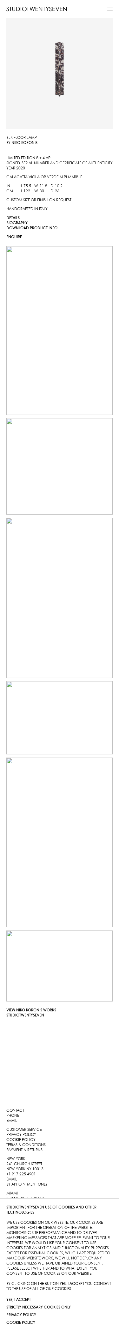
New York (15, 1159)
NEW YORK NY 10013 (24, 1169)
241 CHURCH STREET (24, 1164)
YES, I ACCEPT (18, 1299)
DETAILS (13, 218)
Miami (12, 1193)
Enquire (14, 237)
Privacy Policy (21, 1315)
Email (11, 1121)
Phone (12, 1115)
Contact (15, 1110)
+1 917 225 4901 (21, 1174)
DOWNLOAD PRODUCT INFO (31, 228)
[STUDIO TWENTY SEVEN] (36, 9)
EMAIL (11, 1179)
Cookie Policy (20, 1322)
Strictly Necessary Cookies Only (38, 1307)
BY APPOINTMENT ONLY (27, 1184)
